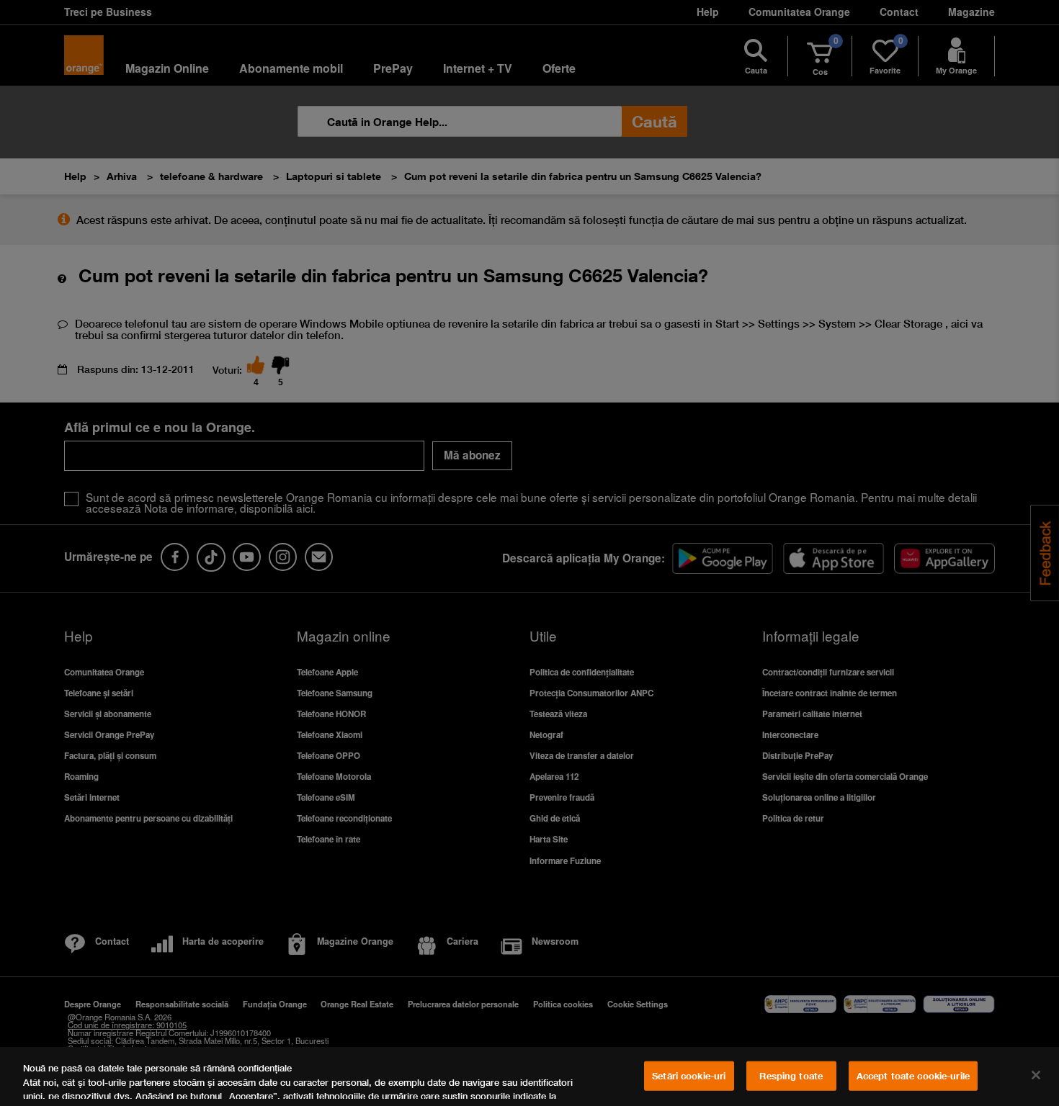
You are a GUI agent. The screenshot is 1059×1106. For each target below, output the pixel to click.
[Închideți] (1036, 1075)
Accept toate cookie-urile (913, 1076)
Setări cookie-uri (688, 1076)
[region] (529, 1076)
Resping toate (791, 1076)
